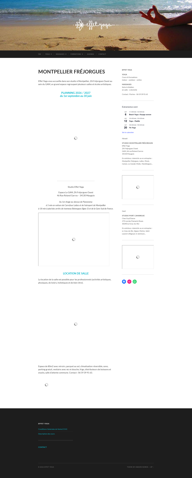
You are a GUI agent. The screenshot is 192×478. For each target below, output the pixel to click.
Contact (102, 54)
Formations (76, 54)
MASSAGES (60, 54)
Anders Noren (142, 467)
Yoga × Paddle (134, 121)
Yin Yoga (132, 127)
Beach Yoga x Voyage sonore (140, 114)
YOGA (47, 54)
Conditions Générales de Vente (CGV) (52, 429)
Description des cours (46, 434)
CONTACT (42, 447)
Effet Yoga (49, 467)
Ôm (39, 54)
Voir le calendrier (128, 132)
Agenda (90, 54)
